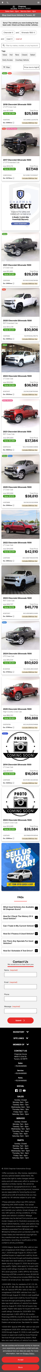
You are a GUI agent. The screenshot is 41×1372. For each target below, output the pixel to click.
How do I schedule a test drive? (18, 951)
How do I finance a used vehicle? (18, 934)
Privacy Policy (29, 1353)
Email (10, 982)
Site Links (18, 1038)
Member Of (19, 1045)
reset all (19, 39)
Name (11, 970)
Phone (6, 994)
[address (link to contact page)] (2, 3)
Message (12, 1006)
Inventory (19, 1032)
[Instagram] (20, 1090)
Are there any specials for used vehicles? (18, 942)
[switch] (38, 2)
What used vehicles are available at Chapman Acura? (18, 908)
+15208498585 (21, 1066)
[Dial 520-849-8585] (7, 3)
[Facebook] (16, 1090)
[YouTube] (24, 1090)
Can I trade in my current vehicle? (19, 926)
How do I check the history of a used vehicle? (18, 917)
